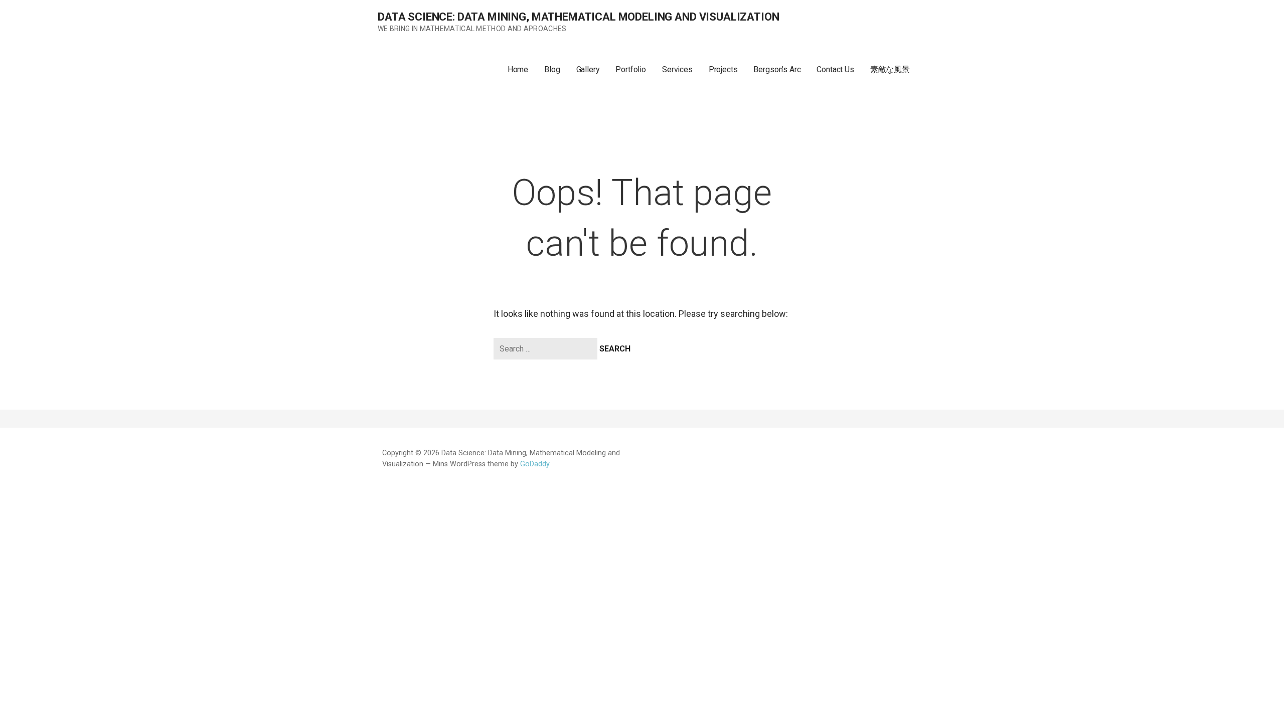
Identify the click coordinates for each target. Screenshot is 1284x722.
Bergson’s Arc (776, 69)
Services (677, 69)
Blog (552, 69)
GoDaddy (535, 464)
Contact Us (835, 69)
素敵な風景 (890, 69)
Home (518, 69)
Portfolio (630, 69)
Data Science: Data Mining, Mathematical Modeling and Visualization (578, 17)
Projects (723, 69)
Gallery (588, 69)
